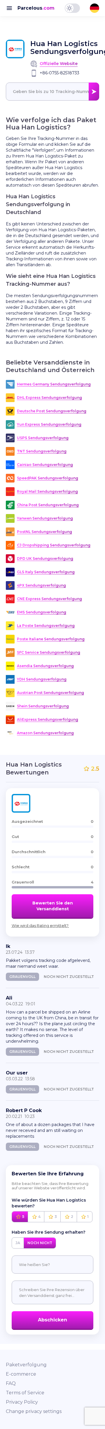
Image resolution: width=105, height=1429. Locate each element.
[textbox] (52, 91)
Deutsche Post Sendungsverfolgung (51, 411)
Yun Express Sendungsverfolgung (49, 424)
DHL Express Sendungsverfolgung (49, 397)
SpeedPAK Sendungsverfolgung (47, 478)
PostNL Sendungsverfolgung (44, 531)
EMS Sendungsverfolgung (41, 612)
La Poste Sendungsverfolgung (46, 625)
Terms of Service (25, 1392)
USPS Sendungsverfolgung (43, 438)
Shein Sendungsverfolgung (43, 706)
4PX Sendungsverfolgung (41, 585)
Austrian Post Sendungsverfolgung (50, 692)
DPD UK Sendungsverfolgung (45, 558)
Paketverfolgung (26, 1364)
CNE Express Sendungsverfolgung (49, 599)
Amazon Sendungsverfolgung (45, 733)
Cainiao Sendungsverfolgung (45, 464)
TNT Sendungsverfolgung (41, 451)
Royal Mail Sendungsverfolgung (47, 491)
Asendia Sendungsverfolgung (45, 666)
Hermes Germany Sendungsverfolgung (54, 384)
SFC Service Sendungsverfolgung (48, 652)
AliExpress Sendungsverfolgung (47, 719)
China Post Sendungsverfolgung (48, 505)
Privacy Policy (22, 1402)
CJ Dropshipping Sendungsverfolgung (53, 545)
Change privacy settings (34, 1411)
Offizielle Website (59, 63)
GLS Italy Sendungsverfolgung (46, 572)
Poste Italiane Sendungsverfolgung (51, 639)
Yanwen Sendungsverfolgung (45, 518)
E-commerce (21, 1374)
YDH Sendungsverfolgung (41, 679)
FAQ (11, 1383)
